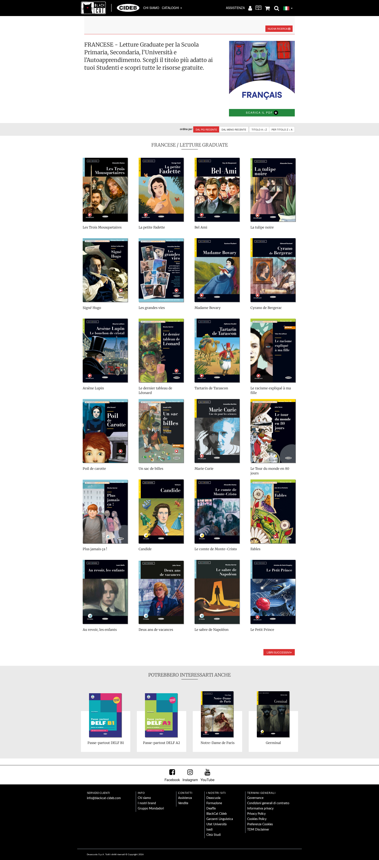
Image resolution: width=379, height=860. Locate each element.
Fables (255, 549)
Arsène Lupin (93, 388)
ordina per (186, 129)
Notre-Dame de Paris (217, 743)
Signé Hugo (92, 308)
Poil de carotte (94, 468)
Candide (145, 549)
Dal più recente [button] (206, 129)
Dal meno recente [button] (234, 129)
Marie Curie (204, 468)
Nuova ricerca (278, 28)
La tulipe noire (262, 227)
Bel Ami (201, 227)
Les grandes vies (152, 308)
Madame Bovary (208, 308)
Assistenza (235, 7)
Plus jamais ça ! (95, 549)
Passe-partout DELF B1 (106, 743)
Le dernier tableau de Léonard (155, 390)
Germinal (273, 743)
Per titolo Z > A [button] (282, 129)
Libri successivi (279, 652)
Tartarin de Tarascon (211, 388)
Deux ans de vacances (156, 630)
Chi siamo (151, 7)
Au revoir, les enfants (100, 630)
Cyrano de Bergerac (266, 308)
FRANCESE (163, 145)
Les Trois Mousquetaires (102, 227)
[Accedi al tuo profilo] (250, 8)
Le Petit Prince (262, 630)
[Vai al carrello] (267, 8)
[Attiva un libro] (258, 7)
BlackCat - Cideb (110, 7)
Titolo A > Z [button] (259, 129)
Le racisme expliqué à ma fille (270, 390)
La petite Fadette (152, 227)
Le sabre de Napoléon (212, 630)
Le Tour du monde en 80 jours (269, 470)
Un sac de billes (151, 468)
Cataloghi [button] (171, 7)
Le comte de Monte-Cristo (216, 549)
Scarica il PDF (260, 112)
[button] (276, 8)
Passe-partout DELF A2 (161, 743)
